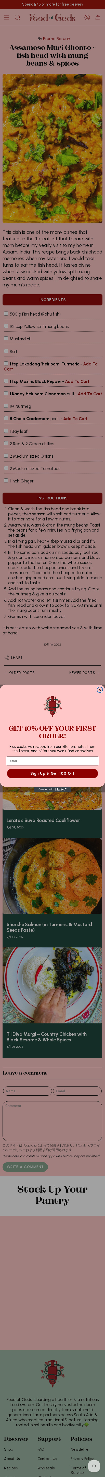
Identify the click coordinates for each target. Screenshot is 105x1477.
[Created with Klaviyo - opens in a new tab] (52, 789)
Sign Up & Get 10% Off (52, 773)
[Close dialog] (100, 690)
